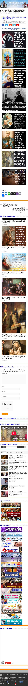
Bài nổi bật (10, 453)
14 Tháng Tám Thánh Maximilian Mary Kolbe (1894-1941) (14, 29)
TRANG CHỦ (5, 10)
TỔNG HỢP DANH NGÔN (19, 22)
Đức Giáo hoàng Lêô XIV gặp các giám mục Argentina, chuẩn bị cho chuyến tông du (18, 474)
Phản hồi (17, 453)
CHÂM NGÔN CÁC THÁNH (8, 21)
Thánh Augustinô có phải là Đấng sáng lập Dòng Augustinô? (17, 456)
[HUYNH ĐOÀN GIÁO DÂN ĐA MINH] (14, 4)
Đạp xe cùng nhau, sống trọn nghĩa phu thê (16, 479)
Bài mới (3, 453)
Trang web (4, 396)
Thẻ (22, 453)
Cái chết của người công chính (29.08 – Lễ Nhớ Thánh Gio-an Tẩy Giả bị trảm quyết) (18, 493)
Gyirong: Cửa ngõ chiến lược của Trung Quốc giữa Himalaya (18, 467)
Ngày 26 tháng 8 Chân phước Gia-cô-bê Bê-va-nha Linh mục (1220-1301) (14, 335)
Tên (3, 386)
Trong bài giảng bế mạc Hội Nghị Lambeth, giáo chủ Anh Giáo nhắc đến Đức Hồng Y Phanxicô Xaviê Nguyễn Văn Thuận (18, 210)
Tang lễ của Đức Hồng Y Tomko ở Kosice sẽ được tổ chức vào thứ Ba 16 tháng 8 (10, 205)
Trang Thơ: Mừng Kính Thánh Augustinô (17, 486)
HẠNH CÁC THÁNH (15, 10)
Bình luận (4, 373)
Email (3, 391)
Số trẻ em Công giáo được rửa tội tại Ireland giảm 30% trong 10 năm (18, 461)
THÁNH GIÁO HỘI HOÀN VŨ (8, 22)
